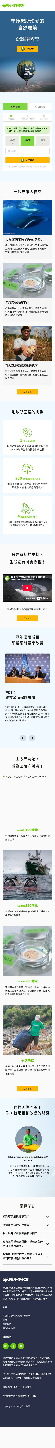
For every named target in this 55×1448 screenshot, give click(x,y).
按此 (20, 1378)
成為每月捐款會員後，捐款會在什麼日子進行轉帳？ (23, 1244)
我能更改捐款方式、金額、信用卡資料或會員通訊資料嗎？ (23, 1256)
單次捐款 (40, 106)
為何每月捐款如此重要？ (17, 1225)
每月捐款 (15, 106)
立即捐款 (30, 160)
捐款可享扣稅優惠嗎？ (16, 1216)
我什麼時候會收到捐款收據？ (20, 1233)
